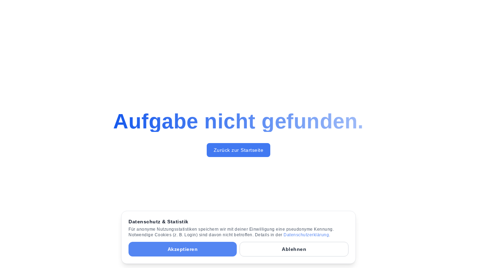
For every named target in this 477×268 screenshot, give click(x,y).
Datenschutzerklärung (306, 234)
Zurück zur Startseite (239, 150)
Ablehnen (294, 249)
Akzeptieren (183, 249)
